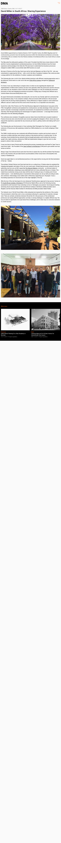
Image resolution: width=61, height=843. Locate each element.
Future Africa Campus (35, 80)
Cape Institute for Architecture (31, 146)
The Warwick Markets (31, 168)
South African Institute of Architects (13, 183)
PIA (4, 62)
